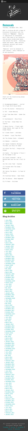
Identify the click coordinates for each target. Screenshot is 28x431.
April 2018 (8, 305)
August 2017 (9, 315)
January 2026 (9, 225)
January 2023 (9, 235)
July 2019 (8, 284)
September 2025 (10, 229)
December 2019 (9, 277)
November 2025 (9, 227)
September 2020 (10, 263)
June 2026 (8, 220)
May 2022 (8, 241)
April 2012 (8, 397)
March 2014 (8, 373)
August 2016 (9, 333)
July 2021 (8, 251)
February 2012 (9, 399)
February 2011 (9, 412)
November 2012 (9, 392)
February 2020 (9, 274)
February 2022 (9, 244)
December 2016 (9, 326)
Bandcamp (17, 429)
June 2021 (8, 253)
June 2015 (8, 353)
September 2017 (10, 314)
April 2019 (8, 289)
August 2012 (9, 393)
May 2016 (8, 336)
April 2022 (8, 242)
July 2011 (8, 407)
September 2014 (10, 369)
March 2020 (8, 272)
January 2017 (9, 324)
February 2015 (9, 360)
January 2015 (9, 362)
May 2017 (8, 320)
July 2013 (8, 383)
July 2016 (8, 334)
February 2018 (9, 307)
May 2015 (8, 355)
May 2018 (8, 303)
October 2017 (9, 312)
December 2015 (9, 343)
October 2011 (9, 402)
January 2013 (9, 390)
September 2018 (10, 298)
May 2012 (8, 395)
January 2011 (9, 414)
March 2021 (8, 255)
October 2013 (9, 379)
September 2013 (10, 381)
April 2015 (8, 357)
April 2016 (8, 338)
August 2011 (9, 405)
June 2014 (8, 371)
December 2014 (9, 364)
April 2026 (8, 222)
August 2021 (9, 249)
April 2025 (8, 232)
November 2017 (9, 310)
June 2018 (8, 301)
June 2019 (8, 286)
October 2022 (9, 239)
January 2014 (9, 376)
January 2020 (9, 275)
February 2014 (9, 374)
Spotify (10, 429)
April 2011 (8, 409)
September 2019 (10, 281)
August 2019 (9, 282)
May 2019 (8, 288)
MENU (5, 1)
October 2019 (9, 279)
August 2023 (9, 234)
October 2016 (9, 329)
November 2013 (9, 378)
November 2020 (9, 260)
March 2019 (8, 291)
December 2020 (9, 258)
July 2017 (8, 317)
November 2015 (9, 345)
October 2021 (9, 248)
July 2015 (8, 352)
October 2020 (9, 262)
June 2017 (8, 319)
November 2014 (9, 366)
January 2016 (9, 341)
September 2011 (10, 404)
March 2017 (8, 322)
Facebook (6, 427)
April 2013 (8, 386)
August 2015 (9, 350)
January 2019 (9, 293)
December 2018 (9, 294)
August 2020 (9, 265)
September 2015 (10, 348)
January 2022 (9, 246)
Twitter (13, 427)
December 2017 (9, 308)
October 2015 (9, 346)
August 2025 (9, 230)
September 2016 (10, 331)
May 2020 (8, 268)
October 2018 (9, 296)
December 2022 (9, 237)
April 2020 (8, 270)
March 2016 (8, 340)
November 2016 (9, 327)
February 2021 (9, 256)
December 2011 (9, 400)
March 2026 (8, 223)
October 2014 (9, 367)
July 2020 (8, 267)
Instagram (20, 427)
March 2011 (8, 411)
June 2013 (8, 385)
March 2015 (8, 359)
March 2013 (8, 388)
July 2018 (8, 300)
